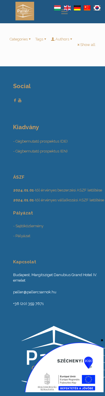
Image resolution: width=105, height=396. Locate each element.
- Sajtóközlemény (28, 226)
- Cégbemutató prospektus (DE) (40, 141)
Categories (19, 39)
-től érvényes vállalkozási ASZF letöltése (58, 200)
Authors (62, 39)
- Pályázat (21, 236)
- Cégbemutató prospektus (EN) (40, 151)
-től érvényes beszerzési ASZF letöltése (57, 190)
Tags (39, 39)
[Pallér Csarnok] (24, 19)
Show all (87, 44)
